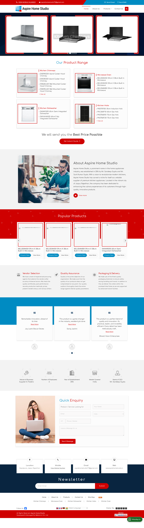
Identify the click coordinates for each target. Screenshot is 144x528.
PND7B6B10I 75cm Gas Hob (107, 115)
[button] (27, 2)
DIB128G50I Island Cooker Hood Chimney (52, 80)
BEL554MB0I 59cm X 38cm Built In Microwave (110, 89)
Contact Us (119, 9)
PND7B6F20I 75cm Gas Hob (108, 118)
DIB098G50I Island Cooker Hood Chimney (52, 75)
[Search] (126, 9)
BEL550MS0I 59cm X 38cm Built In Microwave (110, 79)
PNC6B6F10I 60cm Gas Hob (107, 112)
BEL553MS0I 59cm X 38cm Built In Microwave (110, 84)
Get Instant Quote (71, 141)
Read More (34, 324)
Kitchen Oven (106, 501)
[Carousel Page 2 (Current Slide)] (72, 353)
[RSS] (100, 497)
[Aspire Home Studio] (32, 9)
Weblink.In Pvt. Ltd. (41, 515)
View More (40, 255)
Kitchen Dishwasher (48, 108)
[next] (125, 241)
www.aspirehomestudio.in (114, 468)
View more (83, 195)
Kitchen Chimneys (47, 71)
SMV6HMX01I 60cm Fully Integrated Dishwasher (49, 118)
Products (107, 9)
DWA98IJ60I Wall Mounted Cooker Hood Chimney (53, 90)
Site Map (91, 497)
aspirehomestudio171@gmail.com (52, 2)
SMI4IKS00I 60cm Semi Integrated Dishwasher (53, 112)
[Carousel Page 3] (74, 353)
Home (86, 9)
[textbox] (75, 406)
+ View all (42, 94)
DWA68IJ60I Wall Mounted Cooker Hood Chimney (53, 85)
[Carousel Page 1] (70, 353)
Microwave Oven (104, 75)
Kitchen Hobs (103, 105)
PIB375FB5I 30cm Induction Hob (109, 109)
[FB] (25, 508)
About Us (96, 9)
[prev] (18, 241)
